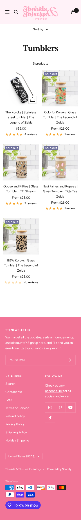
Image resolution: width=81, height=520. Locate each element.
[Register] (69, 360)
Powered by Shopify (59, 469)
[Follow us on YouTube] (70, 407)
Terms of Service (17, 408)
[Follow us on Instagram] (50, 407)
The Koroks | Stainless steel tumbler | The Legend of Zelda (20, 117)
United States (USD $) (21, 456)
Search (10, 384)
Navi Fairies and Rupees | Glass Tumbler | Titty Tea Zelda (60, 191)
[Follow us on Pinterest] (60, 407)
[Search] (16, 12)
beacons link (54, 391)
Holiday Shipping (17, 440)
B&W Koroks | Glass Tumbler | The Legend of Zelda (21, 265)
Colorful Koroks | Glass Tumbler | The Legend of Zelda (60, 117)
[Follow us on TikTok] (50, 417)
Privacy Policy (15, 424)
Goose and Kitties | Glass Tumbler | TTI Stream (20, 189)
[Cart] (73, 12)
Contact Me (13, 392)
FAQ (8, 400)
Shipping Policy (16, 432)
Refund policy (15, 416)
